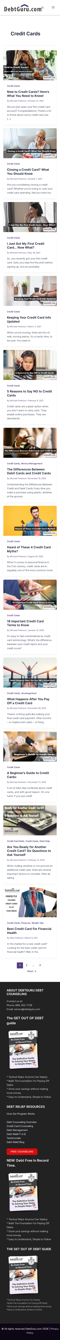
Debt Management (17, 1130)
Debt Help (45, 841)
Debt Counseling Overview (22, 1122)
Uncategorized (28, 693)
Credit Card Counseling (20, 1126)
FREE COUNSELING (22, 1151)
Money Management (31, 463)
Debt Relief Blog (15, 1142)
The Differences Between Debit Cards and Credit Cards (29, 471)
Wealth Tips (38, 923)
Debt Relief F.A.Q (16, 1134)
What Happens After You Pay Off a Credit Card (28, 701)
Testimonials (14, 1138)
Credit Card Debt (15, 841)
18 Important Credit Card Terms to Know (25, 623)
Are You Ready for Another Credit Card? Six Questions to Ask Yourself (29, 851)
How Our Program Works (21, 1113)
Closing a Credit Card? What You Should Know (28, 171)
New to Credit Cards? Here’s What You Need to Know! (28, 94)
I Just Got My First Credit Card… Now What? (25, 245)
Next (31, 971)
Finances (25, 923)
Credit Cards (13, 86)
